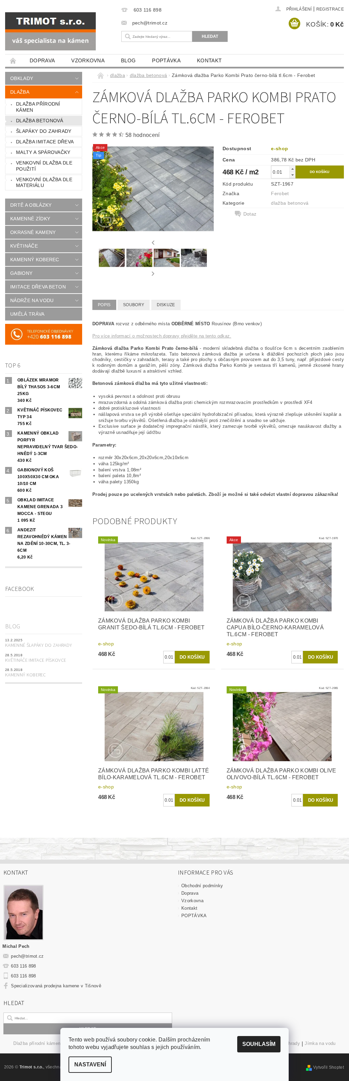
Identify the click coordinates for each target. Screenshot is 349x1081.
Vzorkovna (88, 60)
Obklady (21, 78)
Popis (104, 304)
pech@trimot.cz (27, 956)
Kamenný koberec (25, 675)
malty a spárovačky (43, 152)
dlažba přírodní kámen (38, 107)
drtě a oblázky (30, 205)
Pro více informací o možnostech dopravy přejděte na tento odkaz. (161, 336)
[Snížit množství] (292, 175)
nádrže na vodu (32, 300)
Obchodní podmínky (202, 885)
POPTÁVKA (166, 60)
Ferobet (280, 193)
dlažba (19, 92)
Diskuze (166, 304)
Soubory (133, 304)
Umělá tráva (27, 314)
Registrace (330, 9)
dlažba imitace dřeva (45, 141)
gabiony (21, 273)
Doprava (42, 60)
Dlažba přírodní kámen (36, 1043)
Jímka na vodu (320, 1043)
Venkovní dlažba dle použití (44, 166)
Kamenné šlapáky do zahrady (38, 645)
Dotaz (250, 214)
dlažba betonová (39, 120)
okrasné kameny (33, 232)
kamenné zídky (30, 218)
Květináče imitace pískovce (35, 660)
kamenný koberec (34, 259)
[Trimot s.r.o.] (58, 31)
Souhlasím (258, 1044)
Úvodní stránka (13, 60)
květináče (24, 246)
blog (128, 60)
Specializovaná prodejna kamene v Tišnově (56, 985)
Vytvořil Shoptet (328, 1067)
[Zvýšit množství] (292, 169)
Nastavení (90, 1064)
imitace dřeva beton (38, 286)
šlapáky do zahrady (44, 131)
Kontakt (209, 60)
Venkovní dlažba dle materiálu (44, 182)
